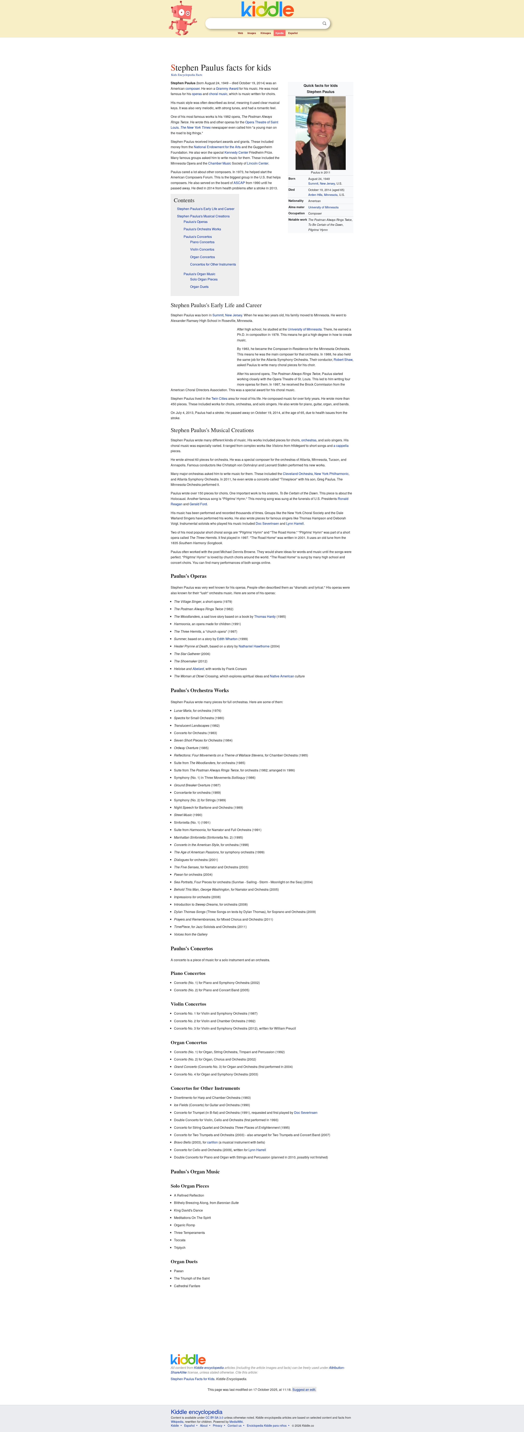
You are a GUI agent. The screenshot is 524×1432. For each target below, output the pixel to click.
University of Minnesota (323, 207)
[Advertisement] (262, 49)
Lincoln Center (257, 163)
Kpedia (280, 33)
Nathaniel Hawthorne (254, 646)
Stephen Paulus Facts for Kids (193, 1378)
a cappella (341, 445)
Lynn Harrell (295, 523)
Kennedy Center (236, 152)
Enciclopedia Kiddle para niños (267, 1425)
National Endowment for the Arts (217, 146)
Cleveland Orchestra (298, 473)
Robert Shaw (343, 359)
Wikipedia (177, 1422)
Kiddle (175, 1425)
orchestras (308, 440)
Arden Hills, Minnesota (323, 194)
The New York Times (195, 127)
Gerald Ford (198, 504)
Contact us (235, 1425)
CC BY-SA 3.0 (214, 1417)
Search (324, 23)
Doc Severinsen (267, 523)
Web (240, 33)
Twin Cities (219, 398)
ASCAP (239, 182)
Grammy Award (227, 88)
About (204, 1425)
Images (251, 33)
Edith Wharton (227, 638)
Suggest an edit (303, 1389)
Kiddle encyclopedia (209, 1367)
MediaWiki (236, 1422)
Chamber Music (219, 163)
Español (293, 33)
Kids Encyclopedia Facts (186, 75)
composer (192, 88)
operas (197, 93)
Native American (282, 676)
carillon (212, 1142)
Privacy (217, 1425)
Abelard (198, 668)
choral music (218, 93)
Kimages (266, 33)
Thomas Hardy (265, 616)
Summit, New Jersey (321, 183)
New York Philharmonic (331, 473)
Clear (316, 23)
